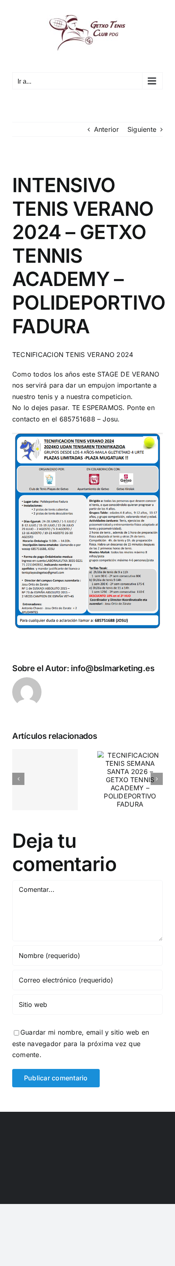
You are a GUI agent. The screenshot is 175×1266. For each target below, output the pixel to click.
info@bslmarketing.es (112, 668)
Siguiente (141, 129)
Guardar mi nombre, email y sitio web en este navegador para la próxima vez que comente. (80, 1043)
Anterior (106, 129)
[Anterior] (18, 779)
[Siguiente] (157, 779)
